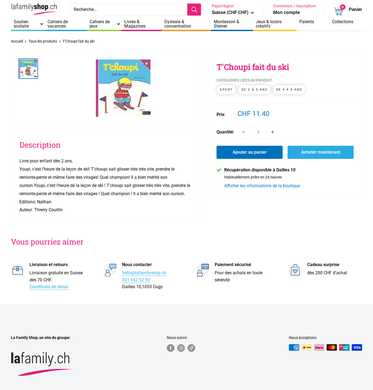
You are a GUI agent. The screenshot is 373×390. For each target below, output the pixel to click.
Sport (226, 89)
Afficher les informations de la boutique (262, 185)
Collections (342, 22)
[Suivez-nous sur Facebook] (170, 348)
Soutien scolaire (21, 24)
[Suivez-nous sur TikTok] (191, 348)
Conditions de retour (48, 286)
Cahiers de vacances (58, 24)
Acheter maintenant (320, 152)
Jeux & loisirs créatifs (269, 24)
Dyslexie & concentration (177, 24)
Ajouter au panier (250, 152)
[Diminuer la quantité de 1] (243, 132)
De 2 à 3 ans (255, 89)
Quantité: (225, 132)
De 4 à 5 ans (289, 89)
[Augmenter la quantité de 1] (272, 132)
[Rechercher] (194, 10)
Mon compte (286, 12)
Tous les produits (42, 41)
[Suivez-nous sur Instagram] (181, 348)
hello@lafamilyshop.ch (144, 272)
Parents (306, 22)
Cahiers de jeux (100, 24)
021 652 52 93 (136, 279)
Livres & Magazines (135, 24)
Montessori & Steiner (226, 24)
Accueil (17, 41)
